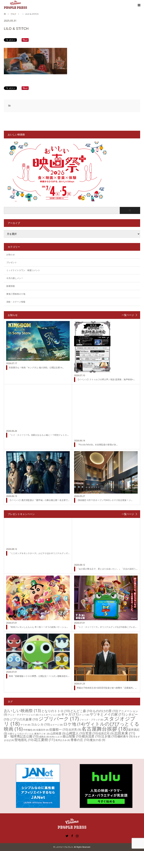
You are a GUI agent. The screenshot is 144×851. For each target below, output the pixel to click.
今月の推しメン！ (14, 278)
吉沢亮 (74, 730)
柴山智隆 (72, 736)
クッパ (84, 714)
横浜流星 (91, 736)
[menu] (138, 5)
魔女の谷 (97, 740)
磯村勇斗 (125, 736)
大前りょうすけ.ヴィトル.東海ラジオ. (29, 733)
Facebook (72, 836)
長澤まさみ (62, 740)
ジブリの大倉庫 (24, 719)
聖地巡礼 (24, 740)
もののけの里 (105, 711)
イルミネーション (50, 714)
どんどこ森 (81, 711)
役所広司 (106, 733)
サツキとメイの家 (107, 714)
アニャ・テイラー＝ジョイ (23, 714)
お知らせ (10, 254)
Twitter (67, 836)
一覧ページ (128, 315)
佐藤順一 (58, 729)
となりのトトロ (55, 711)
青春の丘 (80, 740)
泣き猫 (109, 736)
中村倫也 (29, 729)
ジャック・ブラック (91, 719)
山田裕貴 (58, 733)
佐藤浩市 (42, 729)
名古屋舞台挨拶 (104, 728)
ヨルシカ (40, 724)
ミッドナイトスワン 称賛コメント (23, 270)
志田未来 (124, 733)
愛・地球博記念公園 (21, 736)
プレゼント (11, 262)
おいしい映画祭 (22, 710)
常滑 (91, 733)
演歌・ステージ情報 (15, 301)
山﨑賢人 (75, 733)
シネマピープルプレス (64, 847)
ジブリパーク (58, 718)
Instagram (77, 836)
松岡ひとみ (56, 737)
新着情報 (10, 286)
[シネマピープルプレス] (15, 5)
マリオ (25, 724)
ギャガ (69, 714)
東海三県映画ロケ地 (15, 293)
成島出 (44, 736)
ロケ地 (74, 724)
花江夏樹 (44, 739)
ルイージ (56, 724)
